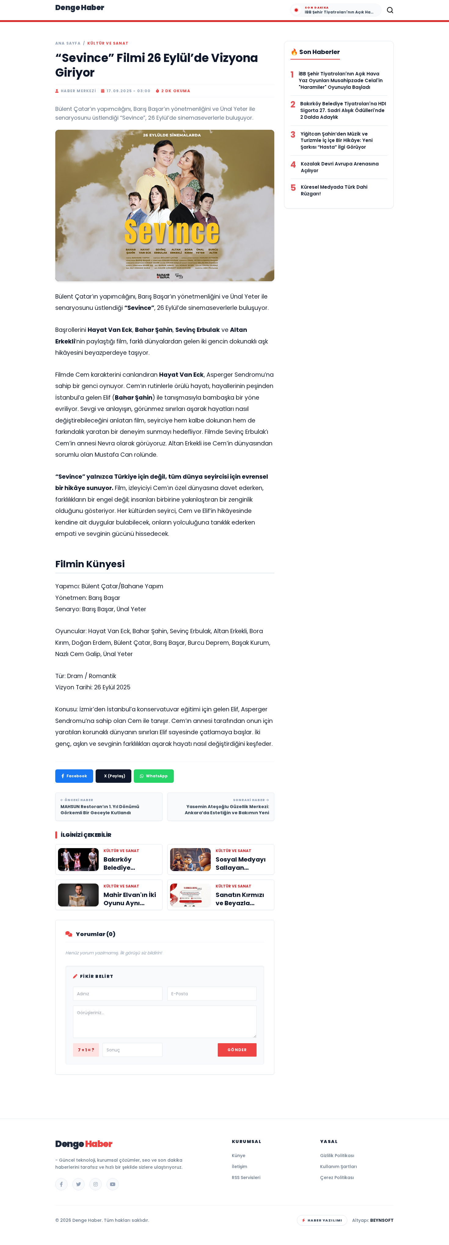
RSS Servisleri (246, 1177)
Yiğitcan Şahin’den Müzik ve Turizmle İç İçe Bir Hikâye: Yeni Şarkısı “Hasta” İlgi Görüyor (337, 141)
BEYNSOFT (382, 1220)
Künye (238, 1155)
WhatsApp (157, 776)
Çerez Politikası (337, 1177)
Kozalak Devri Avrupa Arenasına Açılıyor (340, 167)
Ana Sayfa (68, 43)
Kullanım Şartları (338, 1166)
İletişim (239, 1166)
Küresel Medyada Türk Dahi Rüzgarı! (334, 190)
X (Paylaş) (114, 776)
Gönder (237, 1049)
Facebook (77, 776)
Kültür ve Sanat (108, 43)
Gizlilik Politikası (337, 1155)
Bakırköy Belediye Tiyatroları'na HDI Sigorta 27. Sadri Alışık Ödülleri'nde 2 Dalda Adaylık (343, 110)
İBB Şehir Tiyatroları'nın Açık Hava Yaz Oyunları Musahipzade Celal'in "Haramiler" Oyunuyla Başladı (341, 80)
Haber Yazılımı (325, 1220)
